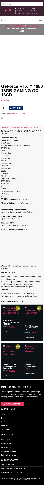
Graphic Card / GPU (17, 113)
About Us (4, 426)
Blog (2, 418)
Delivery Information (8, 455)
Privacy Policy (6, 443)
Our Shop (4, 422)
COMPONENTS (18, 26)
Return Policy (6, 447)
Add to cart (15, 108)
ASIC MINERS (5, 440)
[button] (40, 19)
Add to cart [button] (9, 331)
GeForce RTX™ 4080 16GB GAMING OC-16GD (19, 128)
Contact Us (5, 429)
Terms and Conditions (9, 451)
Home (8, 26)
